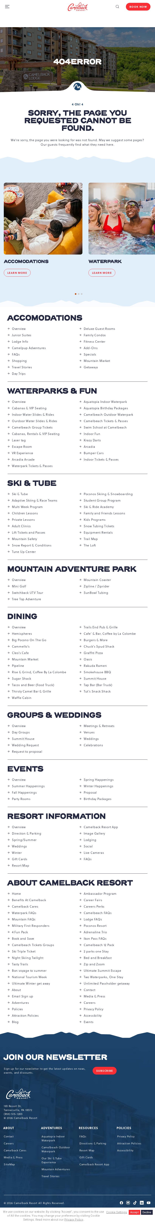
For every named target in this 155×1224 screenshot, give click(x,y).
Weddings (91, 739)
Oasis (88, 659)
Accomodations (26, 261)
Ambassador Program (100, 894)
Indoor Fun (92, 434)
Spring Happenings (99, 780)
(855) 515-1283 (13, 1114)
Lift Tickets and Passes (28, 532)
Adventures (20, 1003)
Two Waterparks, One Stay (103, 977)
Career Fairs (93, 900)
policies (124, 1128)
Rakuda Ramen (95, 666)
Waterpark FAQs (24, 913)
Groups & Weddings (54, 715)
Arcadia (89, 447)
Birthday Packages (98, 799)
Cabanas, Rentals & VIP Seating (36, 434)
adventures (52, 1128)
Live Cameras (94, 853)
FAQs (16, 354)
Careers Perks (94, 906)
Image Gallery (94, 833)
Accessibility (93, 1015)
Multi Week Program (27, 507)
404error (77, 62)
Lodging (90, 840)
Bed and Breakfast (98, 958)
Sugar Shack (21, 678)
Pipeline (18, 666)
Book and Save (23, 938)
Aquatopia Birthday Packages (106, 408)
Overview (19, 329)
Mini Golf (19, 586)
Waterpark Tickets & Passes (32, 466)
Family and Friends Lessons (104, 513)
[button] (117, 6)
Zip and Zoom (94, 964)
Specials (90, 354)
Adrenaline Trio (95, 932)
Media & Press (94, 996)
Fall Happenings (24, 792)
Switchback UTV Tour (27, 593)
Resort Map (20, 865)
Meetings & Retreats (99, 726)
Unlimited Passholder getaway (107, 983)
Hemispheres (22, 634)
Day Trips (19, 374)
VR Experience (22, 453)
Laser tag (19, 440)
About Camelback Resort (70, 883)
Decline (147, 1212)
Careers (90, 1003)
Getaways (91, 367)
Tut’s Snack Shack (97, 691)
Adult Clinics (21, 526)
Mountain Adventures (56, 1169)
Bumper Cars (94, 453)
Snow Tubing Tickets (99, 526)
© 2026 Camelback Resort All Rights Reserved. (34, 1203)
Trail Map (91, 539)
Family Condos (95, 335)
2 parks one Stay (96, 951)
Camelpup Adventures (29, 348)
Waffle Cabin (22, 698)
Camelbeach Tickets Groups (33, 945)
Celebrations (93, 745)
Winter (17, 853)
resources (88, 1128)
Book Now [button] (138, 6)
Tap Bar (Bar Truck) (98, 685)
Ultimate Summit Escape (102, 971)
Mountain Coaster (97, 580)
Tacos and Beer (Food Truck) (33, 685)
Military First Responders (31, 926)
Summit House (95, 678)
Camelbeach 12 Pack (99, 945)
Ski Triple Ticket (24, 951)
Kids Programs (95, 520)
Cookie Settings (116, 1212)
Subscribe (106, 1072)
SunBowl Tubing (96, 593)
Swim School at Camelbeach (105, 427)
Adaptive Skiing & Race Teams (34, 500)
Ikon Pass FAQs (95, 938)
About (16, 990)
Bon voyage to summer (29, 971)
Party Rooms (21, 799)
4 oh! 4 (77, 104)
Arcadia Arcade (23, 459)
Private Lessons (23, 520)
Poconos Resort (95, 926)
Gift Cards (19, 859)
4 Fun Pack (20, 932)
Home (16, 894)
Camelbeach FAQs (98, 913)
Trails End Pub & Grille (101, 627)
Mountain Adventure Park (72, 569)
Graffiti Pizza (93, 653)
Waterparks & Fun (52, 391)
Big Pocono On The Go (29, 640)
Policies (17, 1009)
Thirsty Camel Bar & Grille (31, 691)
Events (25, 769)
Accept (134, 1212)
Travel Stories (22, 367)
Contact (89, 990)
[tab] (75, 294)
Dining (22, 616)
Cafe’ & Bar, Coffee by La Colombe (110, 634)
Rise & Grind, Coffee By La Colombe (39, 672)
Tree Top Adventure (26, 599)
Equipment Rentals (98, 532)
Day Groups (21, 732)
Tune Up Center (24, 552)
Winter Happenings (98, 786)
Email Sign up (22, 996)
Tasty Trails (20, 964)
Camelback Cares (25, 906)
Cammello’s (21, 646)
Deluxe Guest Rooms (99, 329)
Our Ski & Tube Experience (52, 1160)
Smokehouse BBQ (97, 672)
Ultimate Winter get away (31, 983)
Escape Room (22, 447)
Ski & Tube (32, 483)
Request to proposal (27, 751)
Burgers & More (96, 640)
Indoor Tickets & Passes (101, 459)
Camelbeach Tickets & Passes (106, 421)
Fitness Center (94, 341)
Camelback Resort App (101, 827)
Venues (89, 732)
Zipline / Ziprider (96, 586)
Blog (15, 1022)
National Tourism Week (29, 977)
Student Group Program (102, 500)
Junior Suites (21, 335)
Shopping (19, 361)
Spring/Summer (24, 840)
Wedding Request (25, 745)
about (9, 1128)
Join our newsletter (55, 1057)
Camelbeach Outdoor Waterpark (108, 414)
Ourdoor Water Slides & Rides (34, 421)
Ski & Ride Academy (99, 507)
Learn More (19, 273)
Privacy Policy (93, 1009)
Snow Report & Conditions (32, 545)
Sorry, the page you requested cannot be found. (77, 120)
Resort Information (57, 816)
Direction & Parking (26, 833)
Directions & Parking (92, 1143)
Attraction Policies (25, 1015)
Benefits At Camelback (29, 900)
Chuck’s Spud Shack (99, 646)
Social (88, 846)
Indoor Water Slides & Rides (33, 414)
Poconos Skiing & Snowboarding (108, 494)
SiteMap (9, 1164)
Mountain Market (97, 361)
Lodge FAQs (93, 919)
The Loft (90, 545)
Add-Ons (91, 348)
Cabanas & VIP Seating (29, 408)
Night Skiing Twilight (27, 958)
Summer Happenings (28, 786)
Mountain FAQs (24, 919)
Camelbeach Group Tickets (32, 427)
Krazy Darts (92, 440)
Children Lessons (25, 513)
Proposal (90, 792)
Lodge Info (20, 341)
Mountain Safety (24, 539)
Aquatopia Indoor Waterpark (105, 402)
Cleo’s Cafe (20, 653)
